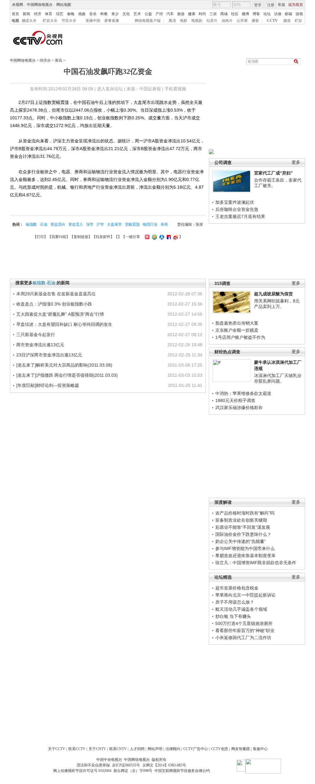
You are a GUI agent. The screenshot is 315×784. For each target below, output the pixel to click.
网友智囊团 (240, 749)
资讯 (58, 60)
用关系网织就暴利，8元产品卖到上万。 (277, 303)
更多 (296, 162)
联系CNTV (118, 749)
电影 (183, 20)
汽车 (170, 14)
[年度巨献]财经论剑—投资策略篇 (47, 385)
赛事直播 (111, 20)
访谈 (277, 14)
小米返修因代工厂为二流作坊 (243, 637)
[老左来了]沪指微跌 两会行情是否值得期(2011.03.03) (67, 375)
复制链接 (81, 237)
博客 (256, 14)
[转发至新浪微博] (175, 237)
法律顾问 (172, 749)
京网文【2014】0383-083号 (164, 765)
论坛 (267, 14)
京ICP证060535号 (126, 765)
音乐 (93, 14)
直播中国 (93, 20)
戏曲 (82, 14)
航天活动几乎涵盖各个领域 (241, 609)
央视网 (17, 4)
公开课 (242, 20)
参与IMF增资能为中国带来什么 (245, 548)
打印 (40, 237)
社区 (234, 14)
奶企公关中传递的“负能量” (240, 541)
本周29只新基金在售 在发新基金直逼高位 (56, 293)
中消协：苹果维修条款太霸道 (243, 393)
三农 (213, 14)
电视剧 (196, 20)
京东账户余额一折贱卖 (236, 330)
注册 (270, 5)
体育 (48, 14)
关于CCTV (56, 749)
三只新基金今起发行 (35, 334)
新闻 (26, 14)
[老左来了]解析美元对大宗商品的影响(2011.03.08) (64, 365)
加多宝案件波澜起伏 (234, 202)
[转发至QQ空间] (153, 237)
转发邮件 (103, 237)
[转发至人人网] (161, 237)
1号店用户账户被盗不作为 (240, 337)
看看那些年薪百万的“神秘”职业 (244, 630)
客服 (281, 4)
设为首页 (295, 4)
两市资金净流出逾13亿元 (40, 344)
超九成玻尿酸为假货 (273, 293)
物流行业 (150, 224)
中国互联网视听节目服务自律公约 (182, 771)
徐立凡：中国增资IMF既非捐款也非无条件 (255, 562)
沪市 (100, 224)
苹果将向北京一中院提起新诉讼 (245, 595)
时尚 (202, 14)
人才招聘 (137, 749)
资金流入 (75, 224)
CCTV (272, 20)
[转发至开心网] (146, 237)
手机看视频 (175, 88)
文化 (126, 14)
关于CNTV (97, 749)
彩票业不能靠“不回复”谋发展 (242, 527)
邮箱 (288, 14)
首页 (15, 14)
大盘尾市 (114, 224)
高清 (172, 20)
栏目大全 (50, 20)
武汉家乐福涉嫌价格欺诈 (239, 407)
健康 (191, 14)
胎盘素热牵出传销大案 (236, 323)
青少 (115, 14)
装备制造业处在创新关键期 (241, 520)
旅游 (181, 14)
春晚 (70, 14)
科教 (104, 14)
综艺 (59, 14)
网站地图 (63, 4)
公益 (148, 14)
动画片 (227, 20)
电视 (15, 20)
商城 (224, 14)
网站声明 (155, 749)
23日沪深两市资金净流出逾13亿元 (49, 354)
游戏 (299, 14)
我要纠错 (58, 237)
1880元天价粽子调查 (235, 400)
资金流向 (57, 224)
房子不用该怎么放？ (234, 602)
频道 (287, 20)
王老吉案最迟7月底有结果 (240, 216)
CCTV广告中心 (195, 749)
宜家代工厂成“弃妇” (273, 172)
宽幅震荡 (132, 224)
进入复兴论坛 (110, 88)
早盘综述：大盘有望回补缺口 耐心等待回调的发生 (64, 324)
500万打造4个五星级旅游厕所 (244, 623)
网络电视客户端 (148, 20)
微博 (245, 14)
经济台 (45, 60)
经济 (37, 14)
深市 (90, 224)
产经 (159, 14)
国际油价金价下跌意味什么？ (243, 534)
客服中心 (260, 749)
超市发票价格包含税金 (236, 587)
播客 (255, 20)
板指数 (31, 224)
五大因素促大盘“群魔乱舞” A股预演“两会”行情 (60, 314)
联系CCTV (77, 749)
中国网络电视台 (40, 4)
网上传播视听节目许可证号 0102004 (82, 771)
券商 (164, 224)
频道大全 (29, 20)
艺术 (137, 14)
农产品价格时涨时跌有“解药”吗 (244, 513)
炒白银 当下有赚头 (233, 616)
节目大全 (69, 20)
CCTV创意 (219, 749)
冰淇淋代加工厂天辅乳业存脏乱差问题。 (277, 378)
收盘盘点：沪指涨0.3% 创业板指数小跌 (54, 304)
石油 (43, 224)
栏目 (298, 20)
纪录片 (211, 20)
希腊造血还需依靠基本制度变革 (245, 555)
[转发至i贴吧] (168, 237)
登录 (257, 5)
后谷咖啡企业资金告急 (236, 209)
